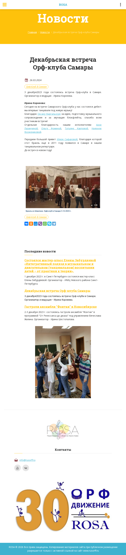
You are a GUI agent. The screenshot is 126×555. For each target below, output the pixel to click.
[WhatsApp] (45, 224)
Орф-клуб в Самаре (36, 86)
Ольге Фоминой (51, 128)
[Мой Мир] (36, 224)
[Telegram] (54, 224)
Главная (32, 32)
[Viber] (40, 224)
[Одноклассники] (31, 224)
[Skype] (49, 224)
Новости (45, 32)
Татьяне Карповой (76, 128)
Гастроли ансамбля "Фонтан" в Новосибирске (60, 307)
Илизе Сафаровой (67, 139)
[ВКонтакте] (26, 224)
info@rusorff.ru (27, 460)
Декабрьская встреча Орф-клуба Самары (57, 291)
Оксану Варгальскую (49, 113)
